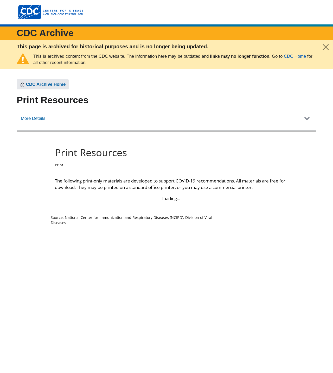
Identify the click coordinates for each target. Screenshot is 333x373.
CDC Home (295, 56)
